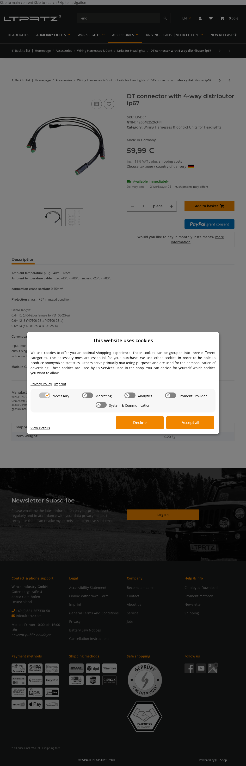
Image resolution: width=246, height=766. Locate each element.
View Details (40, 428)
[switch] (44, 395)
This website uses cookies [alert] (123, 340)
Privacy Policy (41, 384)
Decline (140, 422)
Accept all (190, 422)
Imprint (60, 384)
